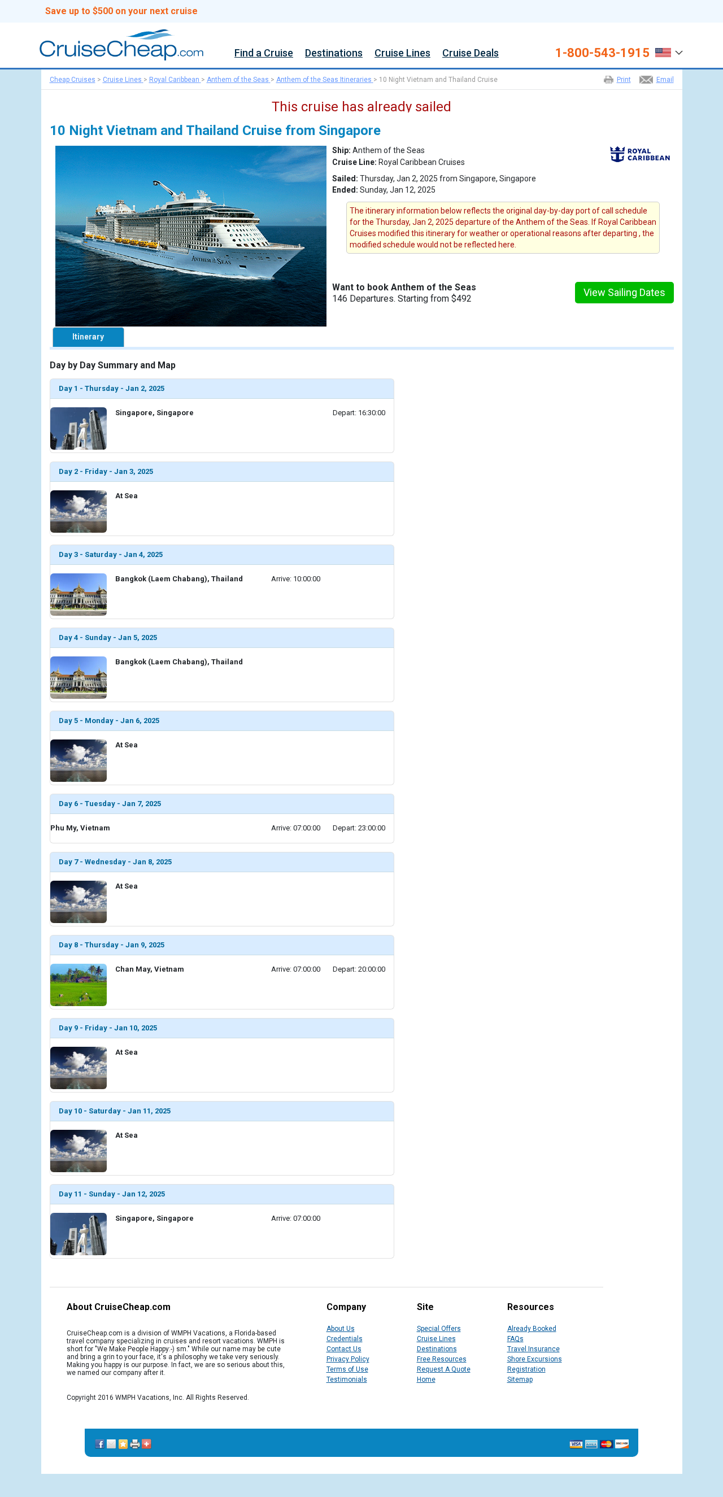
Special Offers (439, 1329)
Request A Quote (444, 1369)
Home (426, 1379)
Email (665, 80)
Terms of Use (347, 1369)
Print (624, 80)
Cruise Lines (402, 53)
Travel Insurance (533, 1349)
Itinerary (88, 336)
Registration (526, 1369)
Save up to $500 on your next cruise (121, 11)
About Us (340, 1329)
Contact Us (344, 1349)
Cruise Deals (470, 53)
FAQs (515, 1339)
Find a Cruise (263, 53)
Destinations (334, 53)
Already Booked (531, 1329)
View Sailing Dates (624, 292)
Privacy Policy (347, 1359)
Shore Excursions (534, 1359)
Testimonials (346, 1379)
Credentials (344, 1339)
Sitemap (520, 1379)
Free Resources (442, 1359)
